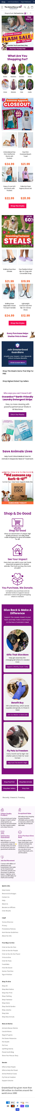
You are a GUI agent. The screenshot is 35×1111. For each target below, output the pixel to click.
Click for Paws (6, 961)
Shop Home (6, 1003)
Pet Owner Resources (9, 1038)
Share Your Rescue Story (10, 1055)
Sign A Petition (7, 974)
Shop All (5, 986)
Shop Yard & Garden (8, 1006)
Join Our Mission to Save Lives (17, 715)
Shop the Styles (17, 206)
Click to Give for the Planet (11, 954)
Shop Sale (25, 788)
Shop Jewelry (6, 1010)
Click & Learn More (17, 363)
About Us (5, 904)
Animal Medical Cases (9, 1074)
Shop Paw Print (9, 782)
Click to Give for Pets (9, 947)
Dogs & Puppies (7, 1035)
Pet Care (5, 1045)
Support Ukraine (7, 1080)
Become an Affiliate (8, 907)
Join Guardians (13, 2)
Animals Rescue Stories (10, 1028)
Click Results (6, 911)
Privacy (4, 925)
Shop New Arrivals (25, 782)
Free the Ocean (7, 968)
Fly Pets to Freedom (9, 1077)
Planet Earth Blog (8, 1052)
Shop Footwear (7, 1000)
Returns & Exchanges (9, 893)
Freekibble (5, 964)
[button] (25, 7)
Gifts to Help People (9, 1067)
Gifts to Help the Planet (10, 1070)
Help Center (6, 890)
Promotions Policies (9, 929)
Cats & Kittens (6, 1031)
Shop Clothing (7, 996)
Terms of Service (7, 922)
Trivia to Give (6, 957)
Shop (3, 2)
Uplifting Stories (7, 1049)
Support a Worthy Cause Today (17, 667)
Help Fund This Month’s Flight (17, 763)
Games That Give (7, 971)
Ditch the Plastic (17, 414)
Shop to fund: (14, 13)
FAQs (3, 900)
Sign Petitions (26, 2)
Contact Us (5, 897)
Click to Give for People (10, 950)
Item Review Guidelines (10, 932)
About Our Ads (7, 936)
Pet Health (5, 1042)
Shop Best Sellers (9, 788)
